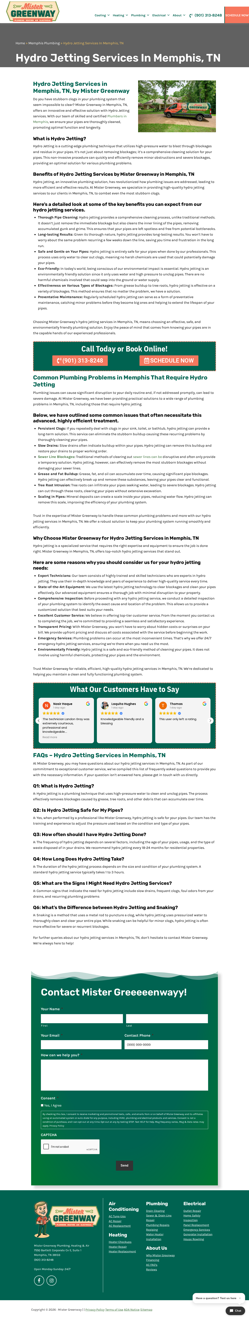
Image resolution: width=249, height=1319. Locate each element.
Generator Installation (197, 1234)
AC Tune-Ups (117, 1216)
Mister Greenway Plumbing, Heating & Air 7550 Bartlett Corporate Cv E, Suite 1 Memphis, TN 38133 (61, 1250)
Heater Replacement (122, 1251)
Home (20, 43)
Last (129, 1025)
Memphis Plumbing (44, 43)
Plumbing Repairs (157, 1225)
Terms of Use (114, 1309)
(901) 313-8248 (208, 15)
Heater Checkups (120, 1242)
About (177, 15)
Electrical (159, 15)
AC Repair (115, 1221)
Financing (152, 1260)
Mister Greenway (33, 11)
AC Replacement (120, 1226)
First (44, 1025)
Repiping (152, 1229)
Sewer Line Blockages (56, 457)
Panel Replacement (196, 1225)
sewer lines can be (147, 457)
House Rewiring (193, 1239)
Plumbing (138, 15)
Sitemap (146, 1309)
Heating (118, 15)
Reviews (151, 1269)
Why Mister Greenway (160, 1255)
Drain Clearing (155, 1211)
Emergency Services (196, 1229)
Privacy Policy (56, 1125)
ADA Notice (131, 1309)
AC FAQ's (151, 1265)
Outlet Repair (192, 1211)
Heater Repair (118, 1247)
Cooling (100, 15)
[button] (210, 721)
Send (124, 1165)
